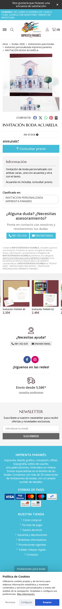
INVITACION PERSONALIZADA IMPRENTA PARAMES (26, 258)
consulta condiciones (31, 392)
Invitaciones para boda (31, 569)
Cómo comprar (32, 520)
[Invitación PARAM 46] (16, 293)
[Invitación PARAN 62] (45, 293)
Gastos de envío (32, 530)
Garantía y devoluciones (32, 535)
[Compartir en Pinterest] (51, 118)
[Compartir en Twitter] (40, 118)
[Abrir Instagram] (35, 359)
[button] (29, 93)
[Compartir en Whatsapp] (46, 118)
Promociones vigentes (32, 545)
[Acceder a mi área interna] (47, 29)
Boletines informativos (32, 540)
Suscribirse (31, 436)
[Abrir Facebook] (27, 359)
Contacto (32, 554)
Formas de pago (32, 525)
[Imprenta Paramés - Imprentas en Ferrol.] (31, 29)
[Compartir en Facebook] (35, 118)
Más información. (26, 594)
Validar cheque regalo (32, 549)
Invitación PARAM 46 (14, 309)
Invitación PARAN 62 (43, 309)
